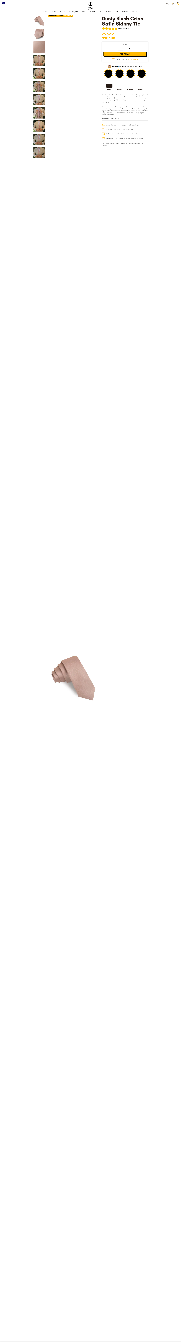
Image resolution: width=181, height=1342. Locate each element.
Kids (100, 12)
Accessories (108, 12)
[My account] (173, 3)
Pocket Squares (73, 12)
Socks (83, 12)
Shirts (54, 12)
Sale (117, 12)
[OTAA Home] (90, 5)
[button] (167, 3)
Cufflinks (92, 12)
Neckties (45, 12)
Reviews (134, 12)
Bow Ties (62, 12)
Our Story (125, 12)
